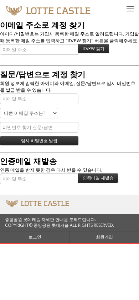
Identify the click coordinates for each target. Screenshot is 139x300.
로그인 (35, 237)
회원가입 (104, 237)
